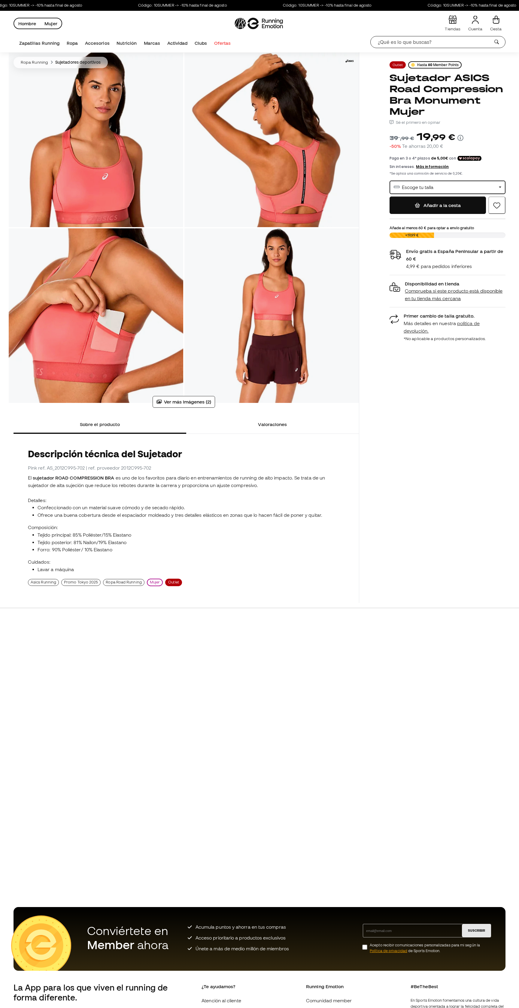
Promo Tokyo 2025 (81, 582)
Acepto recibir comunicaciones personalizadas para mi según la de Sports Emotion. (425, 948)
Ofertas (222, 43)
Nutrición (127, 43)
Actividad (177, 43)
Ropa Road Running (123, 582)
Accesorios (97, 43)
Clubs (201, 43)
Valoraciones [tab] (272, 424)
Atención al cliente (221, 1000)
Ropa (72, 43)
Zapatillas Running (39, 43)
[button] (447, 291)
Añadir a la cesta (442, 205)
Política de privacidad (388, 951)
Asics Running (43, 582)
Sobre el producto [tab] (100, 424)
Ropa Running (34, 62)
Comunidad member (329, 1000)
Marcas (152, 43)
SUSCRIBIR (476, 930)
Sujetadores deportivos (78, 62)
